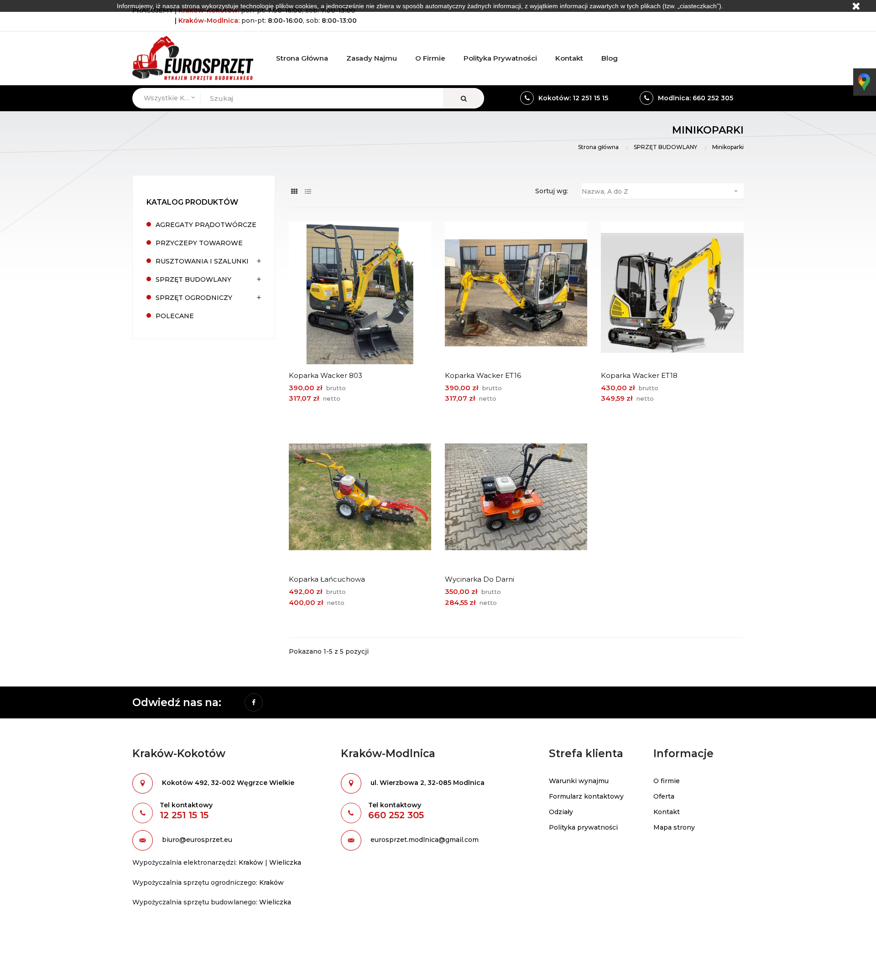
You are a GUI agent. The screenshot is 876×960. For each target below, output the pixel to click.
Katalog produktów (192, 202)
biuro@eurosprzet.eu (197, 840)
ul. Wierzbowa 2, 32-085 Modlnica (427, 783)
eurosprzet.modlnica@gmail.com (424, 840)
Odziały (561, 812)
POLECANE (175, 316)
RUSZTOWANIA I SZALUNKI (202, 261)
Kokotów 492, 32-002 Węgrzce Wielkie (228, 783)
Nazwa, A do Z (661, 191)
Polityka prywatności (583, 827)
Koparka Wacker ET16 (483, 375)
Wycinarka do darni (479, 579)
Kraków (251, 862)
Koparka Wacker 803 (325, 375)
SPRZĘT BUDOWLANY (193, 279)
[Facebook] (253, 702)
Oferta (663, 796)
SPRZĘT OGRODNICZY (194, 298)
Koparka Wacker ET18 (639, 375)
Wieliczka (285, 862)
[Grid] (294, 191)
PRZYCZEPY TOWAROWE (199, 243)
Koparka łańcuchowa (327, 579)
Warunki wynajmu (579, 781)
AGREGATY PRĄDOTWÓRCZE (206, 225)
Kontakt (666, 812)
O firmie (666, 781)
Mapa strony (674, 827)
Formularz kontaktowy (586, 796)
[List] (308, 191)
